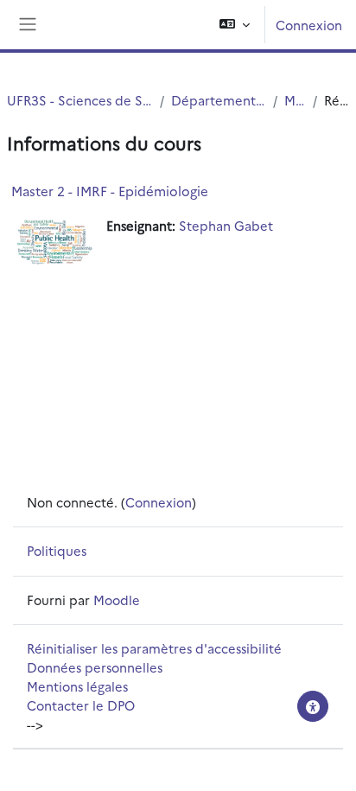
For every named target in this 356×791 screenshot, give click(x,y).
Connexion (309, 25)
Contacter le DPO (81, 705)
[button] (234, 24)
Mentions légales (77, 686)
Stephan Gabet (226, 225)
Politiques (56, 550)
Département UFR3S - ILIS (218, 100)
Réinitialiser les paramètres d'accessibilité (154, 648)
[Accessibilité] (312, 706)
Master (294, 100)
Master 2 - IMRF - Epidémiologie (109, 191)
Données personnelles (94, 667)
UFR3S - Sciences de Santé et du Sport (80, 100)
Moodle (116, 599)
